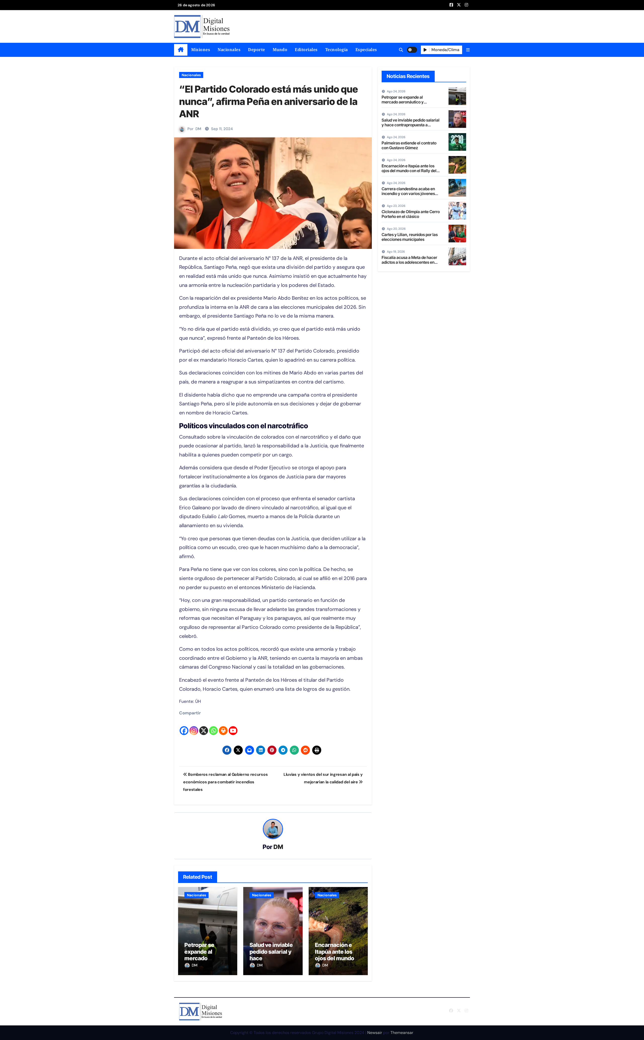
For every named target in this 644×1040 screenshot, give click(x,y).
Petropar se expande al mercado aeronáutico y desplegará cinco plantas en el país (409, 104)
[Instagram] (193, 726)
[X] (203, 726)
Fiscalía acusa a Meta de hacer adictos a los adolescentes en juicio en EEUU (409, 262)
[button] (468, 50)
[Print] (223, 726)
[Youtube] (233, 726)
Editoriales (306, 49)
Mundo (280, 49)
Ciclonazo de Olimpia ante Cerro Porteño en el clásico (411, 214)
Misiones (200, 49)
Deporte (256, 49)
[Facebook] (184, 726)
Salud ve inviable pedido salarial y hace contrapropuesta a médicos (410, 125)
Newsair (374, 1032)
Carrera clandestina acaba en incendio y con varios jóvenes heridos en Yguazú (408, 193)
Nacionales (229, 49)
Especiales (366, 49)
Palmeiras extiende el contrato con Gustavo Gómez (409, 145)
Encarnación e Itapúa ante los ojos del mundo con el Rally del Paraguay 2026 (334, 958)
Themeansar (401, 1032)
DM (198, 128)
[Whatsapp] (213, 726)
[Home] (180, 50)
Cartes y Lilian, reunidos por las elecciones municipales (410, 237)
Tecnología (336, 49)
